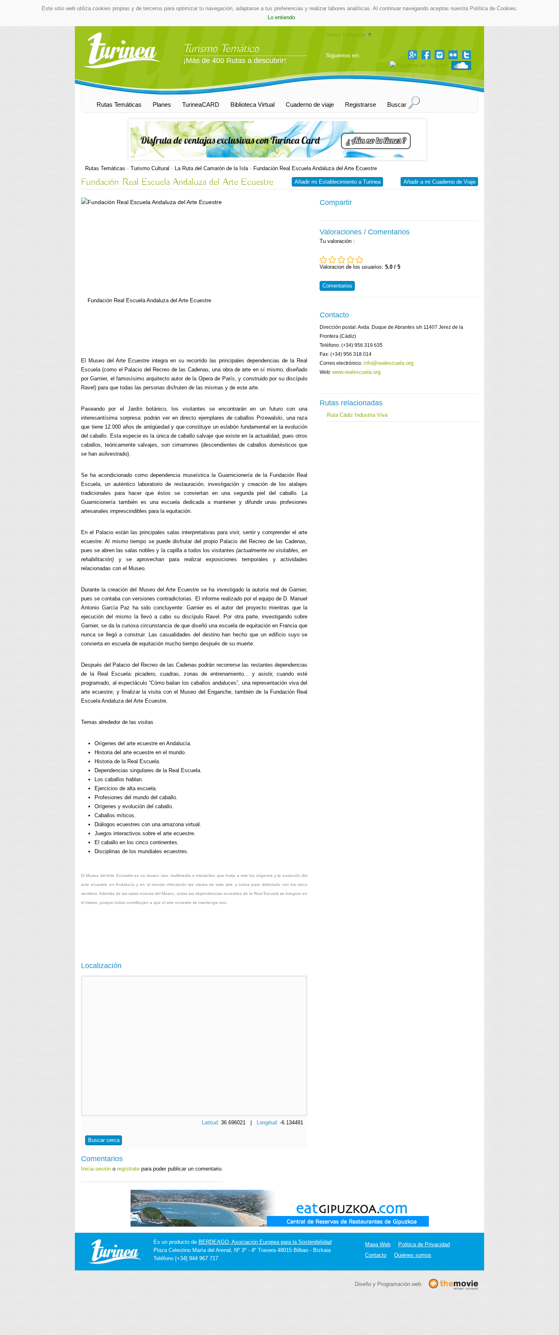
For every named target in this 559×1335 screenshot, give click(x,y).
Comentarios (337, 286)
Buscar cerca (103, 1140)
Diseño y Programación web (388, 1284)
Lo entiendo (281, 17)
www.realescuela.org (356, 372)
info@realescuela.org (388, 363)
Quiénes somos (412, 1255)
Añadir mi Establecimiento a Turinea (338, 182)
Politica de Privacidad (424, 1244)
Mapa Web (377, 1244)
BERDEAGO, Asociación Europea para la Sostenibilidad (264, 1242)
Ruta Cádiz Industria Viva (357, 415)
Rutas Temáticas (105, 168)
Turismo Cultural (150, 168)
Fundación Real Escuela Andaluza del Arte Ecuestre (315, 168)
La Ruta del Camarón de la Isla (211, 168)
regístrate (128, 1169)
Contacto (375, 1255)
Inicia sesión (96, 1169)
